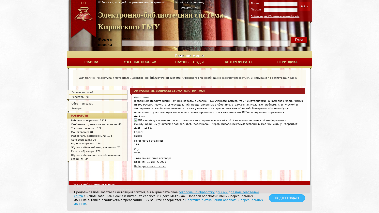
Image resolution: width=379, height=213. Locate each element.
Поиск (126, 38)
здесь (293, 77)
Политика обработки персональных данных (94, 184)
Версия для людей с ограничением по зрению (132, 2)
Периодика (287, 62)
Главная (91, 62)
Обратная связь (82, 103)
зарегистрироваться (235, 77)
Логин (255, 3)
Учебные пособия (141, 62)
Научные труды (189, 62)
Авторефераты (238, 62)
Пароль (256, 9)
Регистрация (80, 96)
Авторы (76, 108)
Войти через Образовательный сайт (275, 16)
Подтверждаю (287, 198)
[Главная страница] (83, 37)
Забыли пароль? (82, 92)
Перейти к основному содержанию (189, 5)
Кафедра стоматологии (150, 166)
